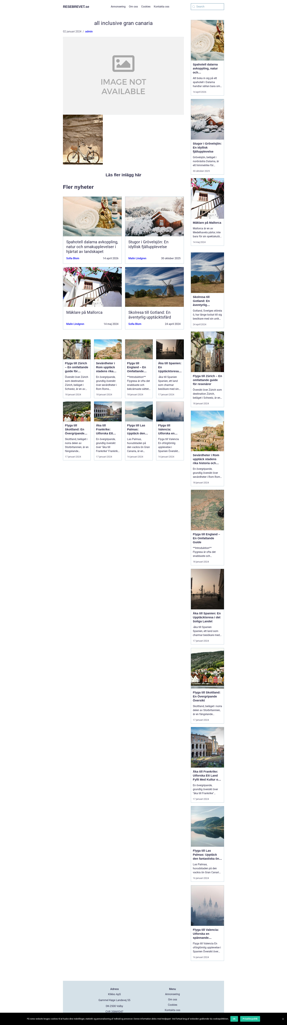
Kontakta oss (161, 6)
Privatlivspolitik (250, 1019)
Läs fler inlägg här (123, 174)
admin (89, 31)
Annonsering (118, 6)
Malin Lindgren (137, 258)
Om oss (133, 6)
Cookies (145, 6)
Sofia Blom (72, 258)
